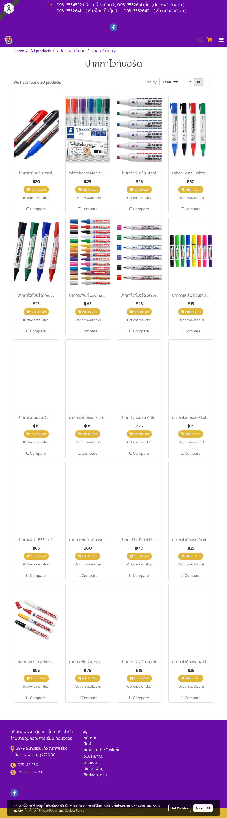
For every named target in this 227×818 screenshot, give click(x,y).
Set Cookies (179, 808)
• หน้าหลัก (89, 738)
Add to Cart (38, 189)
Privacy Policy (48, 810)
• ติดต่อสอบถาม (94, 775)
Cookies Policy (74, 810)
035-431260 (28, 765)
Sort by (151, 82)
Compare (38, 209)
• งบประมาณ (91, 756)
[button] (199, 40)
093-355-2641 (30, 772)
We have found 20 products (37, 82)
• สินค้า (87, 744)
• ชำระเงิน (89, 762)
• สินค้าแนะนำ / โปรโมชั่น (100, 750)
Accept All (203, 808)
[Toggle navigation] (221, 40)
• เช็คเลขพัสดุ (92, 769)
